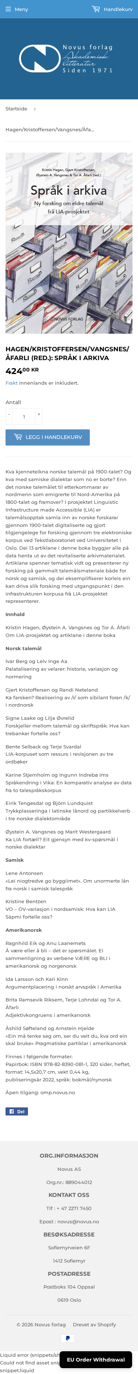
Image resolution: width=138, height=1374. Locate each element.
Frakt (12, 383)
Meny (21, 9)
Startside (16, 108)
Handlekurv (117, 9)
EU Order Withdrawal (96, 1359)
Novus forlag (50, 1324)
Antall (13, 402)
